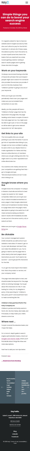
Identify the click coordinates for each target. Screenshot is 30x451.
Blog (15, 431)
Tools (15, 443)
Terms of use (14, 441)
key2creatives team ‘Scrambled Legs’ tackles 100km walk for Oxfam (11, 387)
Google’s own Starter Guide (11, 339)
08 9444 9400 (15, 421)
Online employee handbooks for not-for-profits (25, 387)
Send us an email (15, 425)
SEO (9, 356)
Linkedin (15, 434)
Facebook (15, 437)
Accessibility (22, 441)
